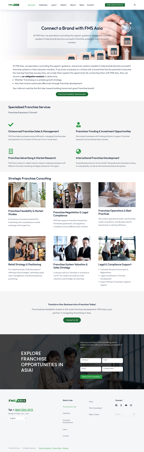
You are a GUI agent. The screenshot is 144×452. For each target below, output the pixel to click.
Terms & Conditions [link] (45, 448)
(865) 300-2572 (24, 409)
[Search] (134, 414)
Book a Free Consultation (91, 377)
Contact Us (70, 320)
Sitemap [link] (65, 448)
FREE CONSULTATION (114, 5)
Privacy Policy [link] (57, 448)
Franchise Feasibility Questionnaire (72, 94)
